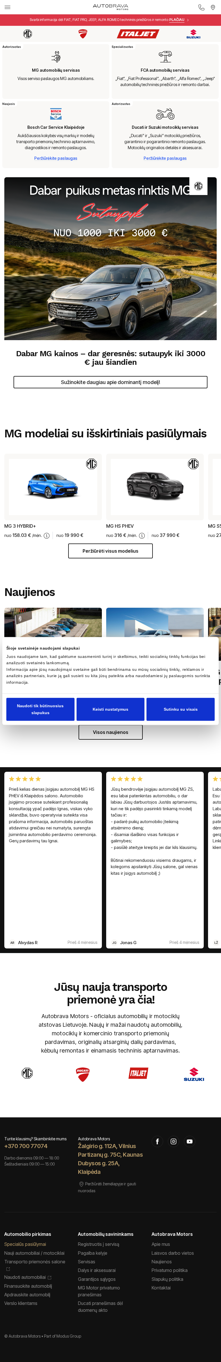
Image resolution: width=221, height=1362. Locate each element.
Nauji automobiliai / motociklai (34, 1253)
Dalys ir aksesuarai (97, 1270)
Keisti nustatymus (110, 709)
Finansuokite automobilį (28, 1286)
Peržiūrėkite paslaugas (55, 158)
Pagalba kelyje (92, 1253)
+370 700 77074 (25, 1146)
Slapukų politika (167, 1279)
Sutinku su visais (181, 709)
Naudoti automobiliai (25, 1277)
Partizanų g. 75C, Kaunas (110, 1154)
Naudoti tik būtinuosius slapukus (40, 709)
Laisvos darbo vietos (173, 1253)
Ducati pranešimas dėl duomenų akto (100, 1306)
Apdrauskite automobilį (27, 1294)
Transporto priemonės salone (34, 1261)
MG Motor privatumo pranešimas (99, 1291)
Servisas (86, 1261)
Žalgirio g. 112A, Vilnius (107, 1146)
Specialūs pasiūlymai (25, 1244)
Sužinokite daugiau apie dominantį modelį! (110, 382)
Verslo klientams (20, 1303)
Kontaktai (161, 1288)
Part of (62, 1336)
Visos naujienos (110, 732)
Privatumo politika (170, 1270)
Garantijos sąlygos (97, 1279)
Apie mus (161, 1244)
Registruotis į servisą (98, 1244)
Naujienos (162, 1261)
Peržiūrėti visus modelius (110, 551)
